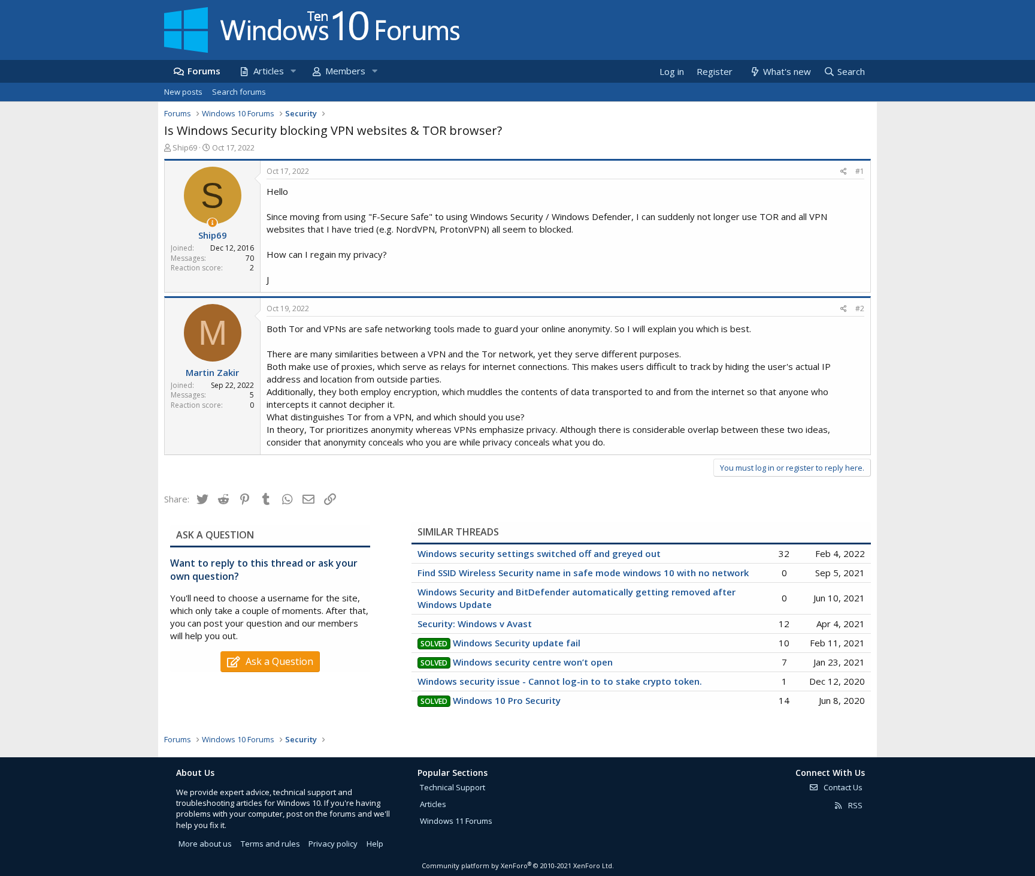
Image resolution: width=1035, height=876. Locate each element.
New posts (183, 91)
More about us (205, 843)
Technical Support (452, 787)
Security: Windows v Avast (474, 624)
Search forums (239, 91)
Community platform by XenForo (518, 865)
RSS (854, 805)
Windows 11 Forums (456, 820)
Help (375, 843)
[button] (293, 71)
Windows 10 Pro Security (507, 700)
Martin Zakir (212, 372)
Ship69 (184, 147)
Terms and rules (270, 843)
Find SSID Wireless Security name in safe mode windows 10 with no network (583, 573)
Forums (203, 71)
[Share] (843, 172)
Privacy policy (333, 843)
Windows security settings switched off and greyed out (539, 553)
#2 (859, 308)
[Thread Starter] (212, 222)
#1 (859, 171)
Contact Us (842, 787)
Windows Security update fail (516, 643)
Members (345, 71)
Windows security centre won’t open (533, 662)
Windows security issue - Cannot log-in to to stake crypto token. (559, 681)
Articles (268, 71)
